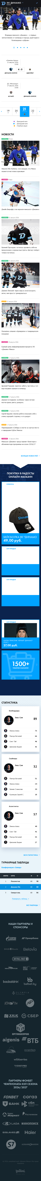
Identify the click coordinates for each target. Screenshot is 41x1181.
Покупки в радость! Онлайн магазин (20, 475)
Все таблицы (32, 905)
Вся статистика (31, 855)
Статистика (9, 702)
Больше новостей (29, 456)
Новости (8, 134)
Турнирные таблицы (15, 862)
